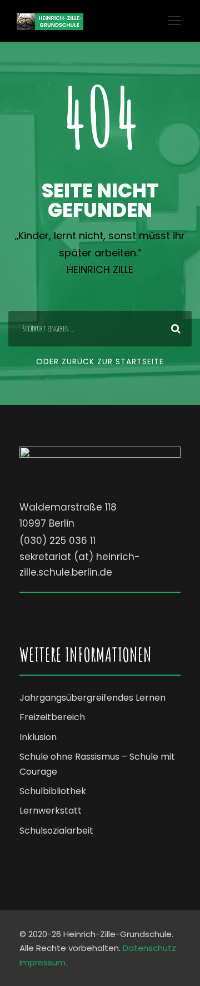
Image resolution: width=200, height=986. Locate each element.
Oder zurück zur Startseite (100, 361)
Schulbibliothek (52, 791)
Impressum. (43, 962)
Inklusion (38, 737)
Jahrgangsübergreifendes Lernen (92, 697)
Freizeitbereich (52, 717)
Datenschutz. (150, 948)
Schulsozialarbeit (56, 830)
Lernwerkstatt (50, 810)
